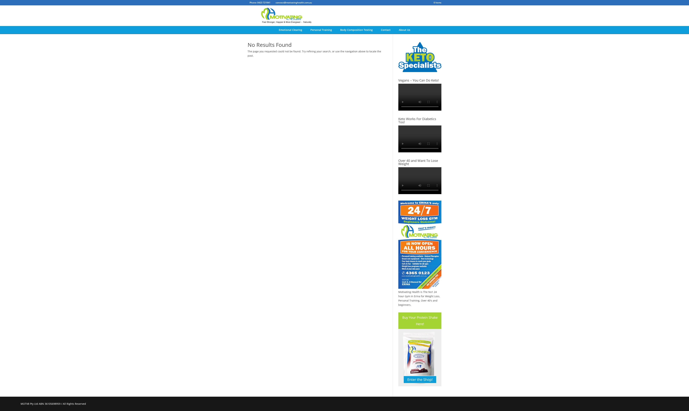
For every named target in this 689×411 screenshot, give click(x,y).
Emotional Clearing (290, 30)
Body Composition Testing (356, 30)
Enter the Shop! (420, 379)
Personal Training (321, 30)
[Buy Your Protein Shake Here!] (419, 357)
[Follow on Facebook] (656, 403)
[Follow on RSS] (664, 403)
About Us (404, 30)
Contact (386, 30)
